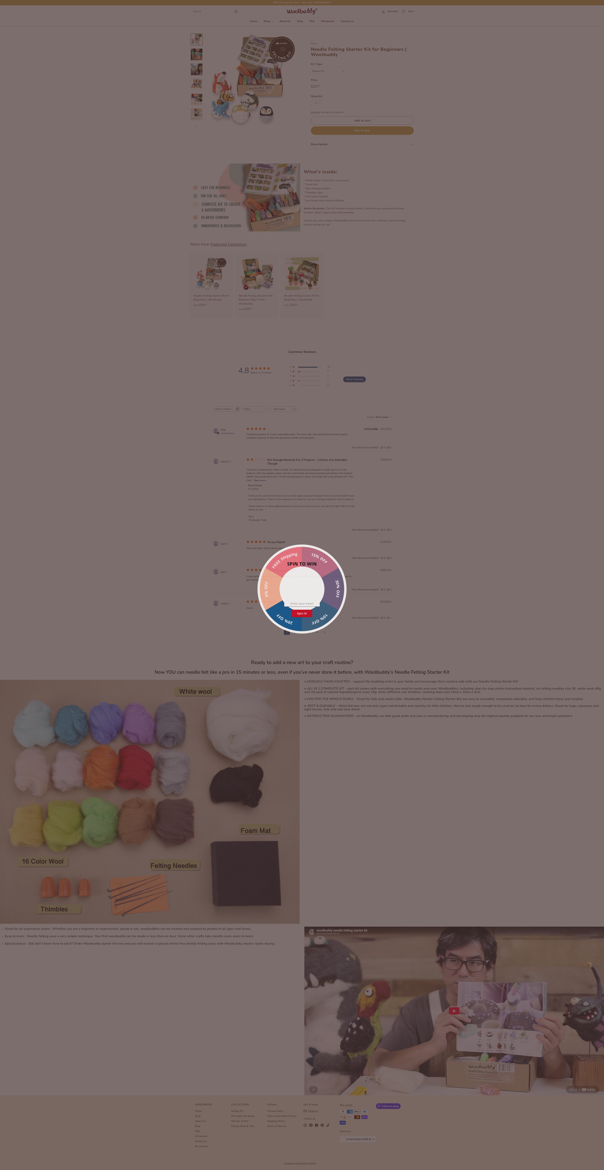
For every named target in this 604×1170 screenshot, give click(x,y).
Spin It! (302, 614)
